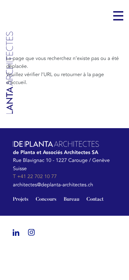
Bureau (72, 199)
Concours (45, 199)
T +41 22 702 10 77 (35, 177)
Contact (95, 199)
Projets (20, 199)
